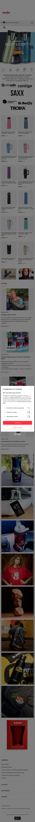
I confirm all (17, 422)
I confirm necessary (17, 427)
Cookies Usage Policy (15, 397)
